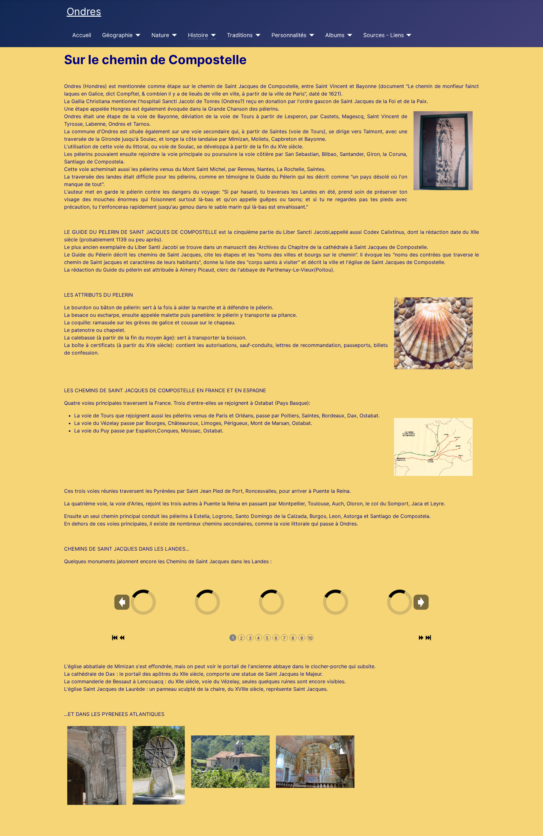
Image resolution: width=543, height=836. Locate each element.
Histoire (198, 35)
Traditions (240, 35)
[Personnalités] (310, 35)
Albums (334, 35)
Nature (160, 35)
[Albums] (348, 35)
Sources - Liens (383, 35)
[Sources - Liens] (408, 35)
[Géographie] (136, 35)
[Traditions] (257, 35)
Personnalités (289, 35)
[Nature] (173, 35)
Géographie (117, 35)
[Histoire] (212, 35)
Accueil (81, 35)
